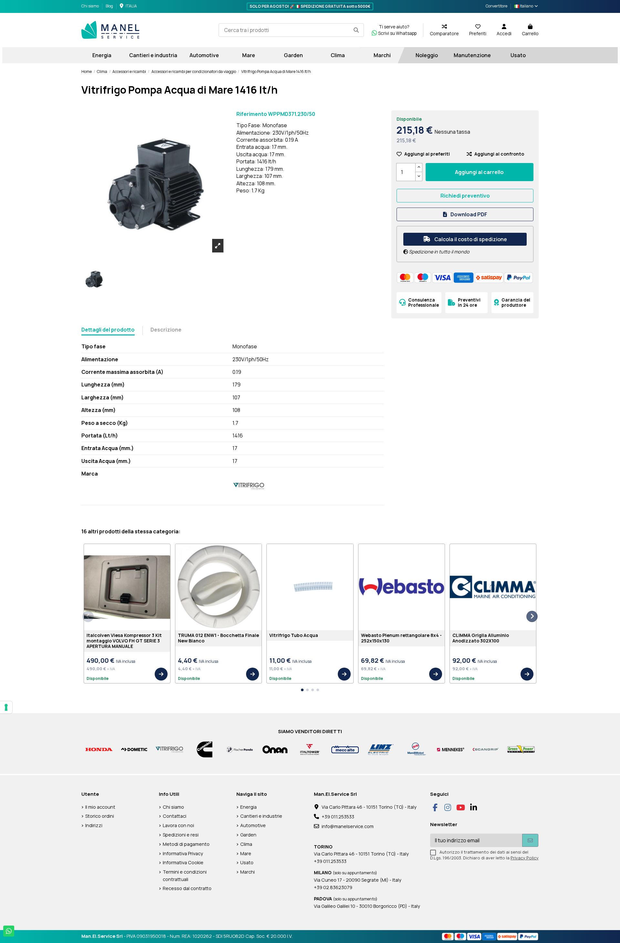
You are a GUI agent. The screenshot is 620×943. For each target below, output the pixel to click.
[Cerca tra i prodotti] (356, 30)
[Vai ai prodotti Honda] (99, 749)
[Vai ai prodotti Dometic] (134, 749)
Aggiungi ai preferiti (427, 154)
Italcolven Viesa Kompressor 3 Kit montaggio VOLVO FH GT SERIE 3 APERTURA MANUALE (124, 640)
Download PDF (468, 214)
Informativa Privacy (183, 853)
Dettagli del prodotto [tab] (108, 329)
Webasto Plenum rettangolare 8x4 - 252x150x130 (401, 638)
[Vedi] (161, 674)
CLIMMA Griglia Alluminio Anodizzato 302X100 (480, 638)
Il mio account (100, 807)
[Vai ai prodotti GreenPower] (521, 749)
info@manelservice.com (348, 826)
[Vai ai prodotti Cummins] (204, 749)
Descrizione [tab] (165, 329)
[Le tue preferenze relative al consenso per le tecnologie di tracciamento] (6, 707)
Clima (246, 844)
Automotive (253, 825)
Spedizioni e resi (181, 835)
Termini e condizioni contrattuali (185, 875)
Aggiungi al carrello (479, 172)
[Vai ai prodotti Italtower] (310, 749)
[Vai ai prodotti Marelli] (415, 749)
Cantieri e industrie (261, 816)
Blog (109, 6)
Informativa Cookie (183, 862)
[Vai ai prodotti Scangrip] (486, 749)
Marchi (247, 872)
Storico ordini (99, 816)
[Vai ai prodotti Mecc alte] (345, 749)
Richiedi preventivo (465, 195)
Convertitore (496, 6)
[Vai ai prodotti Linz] (380, 749)
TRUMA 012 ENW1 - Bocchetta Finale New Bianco (218, 638)
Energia (248, 807)
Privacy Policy (525, 858)
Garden (248, 835)
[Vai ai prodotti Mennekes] (450, 749)
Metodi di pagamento (186, 844)
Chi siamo (90, 6)
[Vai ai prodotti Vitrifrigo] (169, 749)
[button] (302, 690)
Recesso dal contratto (187, 888)
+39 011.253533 (338, 817)
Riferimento (251, 114)
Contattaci (174, 816)
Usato (246, 862)
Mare (245, 853)
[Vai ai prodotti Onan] (275, 749)
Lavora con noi (178, 825)
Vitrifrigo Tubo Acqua (293, 635)
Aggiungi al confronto (499, 154)
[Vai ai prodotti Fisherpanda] (239, 749)
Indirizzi (93, 825)
